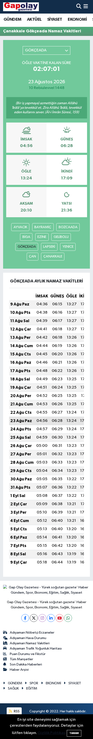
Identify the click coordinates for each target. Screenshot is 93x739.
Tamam (74, 733)
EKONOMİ (77, 19)
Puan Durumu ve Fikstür (28, 654)
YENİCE (67, 246)
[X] (34, 618)
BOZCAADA (68, 227)
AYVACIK (20, 227)
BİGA (26, 237)
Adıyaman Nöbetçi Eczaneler (32, 632)
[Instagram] (42, 618)
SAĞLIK (13, 688)
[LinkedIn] (51, 618)
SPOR (34, 683)
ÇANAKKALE (52, 256)
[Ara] (78, 7)
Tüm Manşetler (21, 659)
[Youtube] (59, 618)
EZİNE (41, 237)
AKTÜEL (34, 19)
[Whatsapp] (68, 618)
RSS (16, 711)
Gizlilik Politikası (52, 733)
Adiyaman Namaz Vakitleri (30, 643)
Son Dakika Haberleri (26, 664)
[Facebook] (25, 618)
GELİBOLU (61, 237)
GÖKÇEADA (27, 246)
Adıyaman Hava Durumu (28, 638)
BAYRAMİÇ (42, 227)
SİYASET (54, 19)
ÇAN (32, 256)
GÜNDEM (12, 19)
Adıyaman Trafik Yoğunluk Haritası (36, 648)
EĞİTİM (31, 688)
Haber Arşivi (19, 669)
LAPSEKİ (49, 246)
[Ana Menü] (85, 7)
